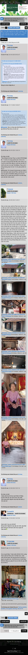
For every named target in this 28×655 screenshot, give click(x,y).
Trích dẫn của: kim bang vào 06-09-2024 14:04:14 (12, 63)
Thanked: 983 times (11, 49)
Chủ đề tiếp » (23, 24)
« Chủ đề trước (5, 24)
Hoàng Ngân (11, 541)
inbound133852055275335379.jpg (10, 598)
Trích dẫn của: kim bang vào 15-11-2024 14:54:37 (11, 60)
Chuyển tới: (6, 630)
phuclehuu (3, 608)
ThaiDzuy (20, 607)
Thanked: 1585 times (11, 193)
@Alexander (6, 74)
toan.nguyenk (9, 608)
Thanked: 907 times (11, 515)
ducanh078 (11, 511)
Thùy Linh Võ (20, 608)
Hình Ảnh (4, 39)
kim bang (10, 45)
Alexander (10, 189)
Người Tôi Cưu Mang (12, 651)
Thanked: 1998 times (11, 545)
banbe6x (20, 134)
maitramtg (20, 91)
